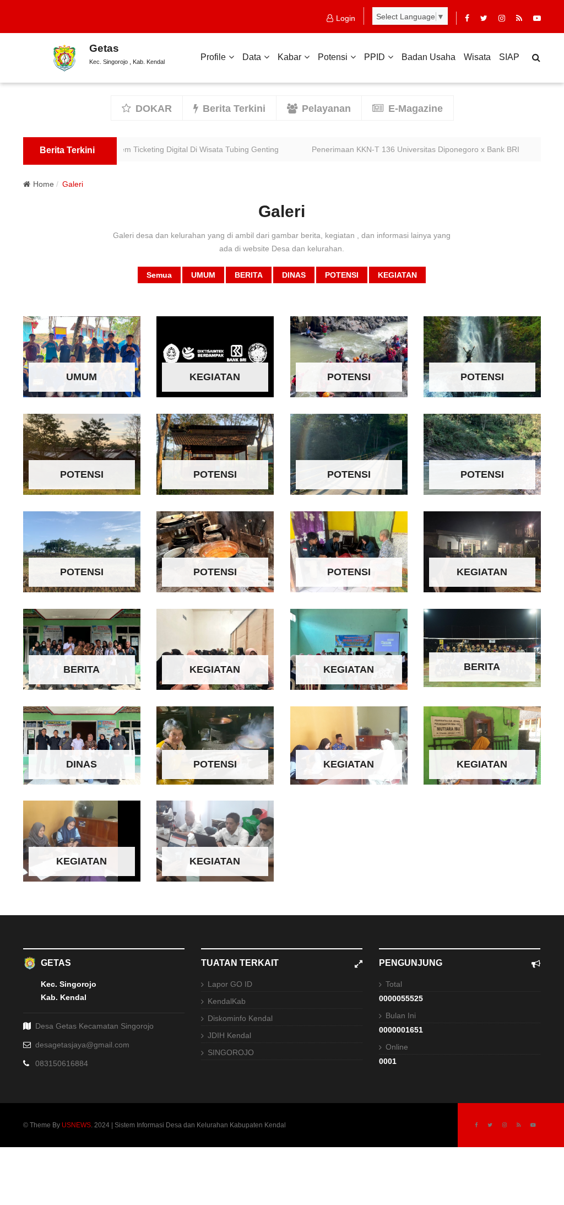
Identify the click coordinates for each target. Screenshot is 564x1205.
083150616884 (61, 1063)
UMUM (203, 275)
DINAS (294, 275)
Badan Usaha (428, 57)
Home (43, 184)
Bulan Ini (401, 1015)
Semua (159, 275)
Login (345, 18)
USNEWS (76, 1125)
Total (394, 984)
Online (397, 1046)
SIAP (509, 57)
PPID (374, 57)
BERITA (249, 275)
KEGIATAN (397, 275)
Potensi (333, 57)
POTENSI (342, 275)
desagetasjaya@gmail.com (82, 1044)
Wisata (477, 57)
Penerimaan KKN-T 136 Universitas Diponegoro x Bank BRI (390, 149)
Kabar (289, 57)
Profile (213, 57)
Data (251, 57)
